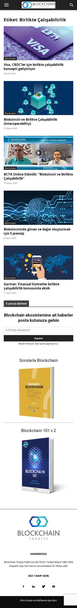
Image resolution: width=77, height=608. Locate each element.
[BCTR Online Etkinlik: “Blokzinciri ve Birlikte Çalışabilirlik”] (38, 153)
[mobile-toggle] (6, 5)
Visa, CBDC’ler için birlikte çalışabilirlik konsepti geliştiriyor (34, 66)
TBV (57, 566)
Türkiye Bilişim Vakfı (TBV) (59, 562)
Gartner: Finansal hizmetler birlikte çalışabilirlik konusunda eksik (31, 286)
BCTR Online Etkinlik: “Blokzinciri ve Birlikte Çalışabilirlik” (38, 176)
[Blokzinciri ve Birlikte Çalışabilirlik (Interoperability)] (38, 98)
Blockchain (10, 58)
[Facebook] (23, 586)
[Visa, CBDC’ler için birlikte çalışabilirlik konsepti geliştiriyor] (38, 43)
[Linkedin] (33, 586)
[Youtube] (53, 586)
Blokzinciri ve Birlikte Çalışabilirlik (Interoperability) (30, 121)
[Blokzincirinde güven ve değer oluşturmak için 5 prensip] (38, 208)
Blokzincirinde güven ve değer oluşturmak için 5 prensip (37, 231)
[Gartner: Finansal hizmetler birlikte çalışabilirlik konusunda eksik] (38, 263)
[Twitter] (43, 586)
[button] (72, 5)
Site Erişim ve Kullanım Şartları (38, 600)
